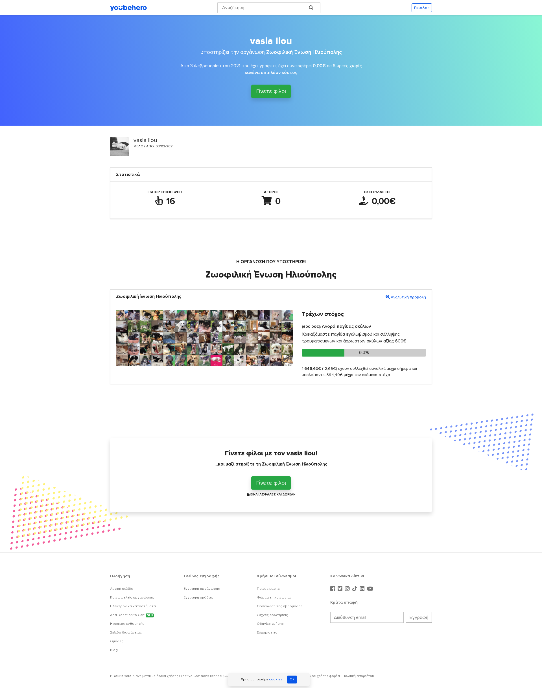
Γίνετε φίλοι (271, 91)
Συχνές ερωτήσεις (272, 615)
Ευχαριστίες (267, 632)
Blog (114, 650)
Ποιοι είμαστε (268, 588)
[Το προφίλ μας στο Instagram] (348, 589)
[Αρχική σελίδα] (128, 7)
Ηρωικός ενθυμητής (127, 623)
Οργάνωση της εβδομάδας (280, 606)
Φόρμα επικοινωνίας (274, 597)
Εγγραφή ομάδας (198, 597)
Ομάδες (116, 641)
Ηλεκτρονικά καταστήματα (133, 606)
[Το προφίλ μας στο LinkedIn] (363, 589)
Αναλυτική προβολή (408, 297)
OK (292, 679)
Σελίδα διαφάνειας (126, 632)
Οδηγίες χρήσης (270, 623)
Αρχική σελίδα (121, 588)
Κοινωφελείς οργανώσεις (132, 597)
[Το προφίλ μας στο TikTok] (355, 589)
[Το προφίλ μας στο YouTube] (370, 589)
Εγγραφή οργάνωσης (201, 588)
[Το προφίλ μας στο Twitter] (341, 589)
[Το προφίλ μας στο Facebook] (333, 589)
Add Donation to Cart (131, 615)
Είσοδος (421, 7)
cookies (276, 679)
